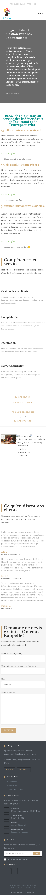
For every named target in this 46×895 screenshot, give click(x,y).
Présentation (12, 782)
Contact (30, 888)
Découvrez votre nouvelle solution (18, 159)
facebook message (19, 832)
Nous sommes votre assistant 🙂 (17, 247)
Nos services (17, 888)
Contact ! (24, 770)
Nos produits (28, 885)
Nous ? (9, 770)
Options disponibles (15, 789)
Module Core (12, 785)
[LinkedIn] (15, 871)
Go (36, 854)
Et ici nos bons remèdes (13, 200)
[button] (4, 458)
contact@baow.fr (19, 825)
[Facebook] (8, 871)
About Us (14, 885)
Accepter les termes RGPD (20, 859)
